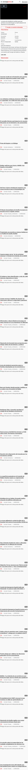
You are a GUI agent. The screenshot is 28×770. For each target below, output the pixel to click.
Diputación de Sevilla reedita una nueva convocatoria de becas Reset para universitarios (12, 721)
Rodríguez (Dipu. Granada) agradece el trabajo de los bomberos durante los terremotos (11, 410)
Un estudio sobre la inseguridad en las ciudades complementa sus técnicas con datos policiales (12, 743)
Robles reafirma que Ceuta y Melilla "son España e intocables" (12, 166)
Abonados (24, 2)
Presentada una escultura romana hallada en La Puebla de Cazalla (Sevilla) (14, 232)
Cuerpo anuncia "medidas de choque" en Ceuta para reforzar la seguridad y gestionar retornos (13, 299)
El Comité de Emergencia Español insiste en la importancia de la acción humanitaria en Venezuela (13, 610)
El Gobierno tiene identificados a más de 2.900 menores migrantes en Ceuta (14, 277)
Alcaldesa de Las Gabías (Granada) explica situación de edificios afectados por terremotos (12, 499)
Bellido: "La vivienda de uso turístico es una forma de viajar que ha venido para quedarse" (14, 676)
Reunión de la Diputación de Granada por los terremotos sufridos (13, 454)
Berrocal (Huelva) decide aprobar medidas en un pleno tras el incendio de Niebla (13, 388)
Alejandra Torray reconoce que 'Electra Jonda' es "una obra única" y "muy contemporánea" (14, 565)
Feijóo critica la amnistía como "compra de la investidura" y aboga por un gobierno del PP (13, 632)
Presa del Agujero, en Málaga (9, 143)
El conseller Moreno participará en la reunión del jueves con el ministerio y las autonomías (13, 121)
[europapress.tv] (8, 2)
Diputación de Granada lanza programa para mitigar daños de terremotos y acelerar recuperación (13, 344)
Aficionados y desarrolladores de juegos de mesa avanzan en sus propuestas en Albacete (14, 321)
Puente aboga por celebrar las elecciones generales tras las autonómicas (12, 654)
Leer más (3, 54)
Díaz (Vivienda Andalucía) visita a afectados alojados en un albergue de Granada (13, 543)
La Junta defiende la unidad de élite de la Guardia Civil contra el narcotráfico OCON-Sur (14, 521)
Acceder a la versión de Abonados (15, 27)
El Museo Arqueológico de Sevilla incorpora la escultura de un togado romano (13, 210)
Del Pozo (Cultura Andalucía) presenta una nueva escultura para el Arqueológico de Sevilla (13, 188)
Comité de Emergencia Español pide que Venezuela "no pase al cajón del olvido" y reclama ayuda (12, 588)
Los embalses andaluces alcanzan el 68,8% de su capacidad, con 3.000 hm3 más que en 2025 (14, 99)
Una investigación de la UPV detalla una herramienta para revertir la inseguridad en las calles (13, 765)
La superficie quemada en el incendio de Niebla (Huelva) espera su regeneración (12, 477)
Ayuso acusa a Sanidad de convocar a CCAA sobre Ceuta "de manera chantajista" (13, 432)
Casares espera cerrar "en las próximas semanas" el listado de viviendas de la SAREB (13, 255)
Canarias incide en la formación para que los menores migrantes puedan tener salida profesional (13, 77)
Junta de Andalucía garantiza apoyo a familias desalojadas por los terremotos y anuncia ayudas (12, 366)
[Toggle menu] (1, 2)
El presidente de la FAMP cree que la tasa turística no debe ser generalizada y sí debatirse (12, 699)
